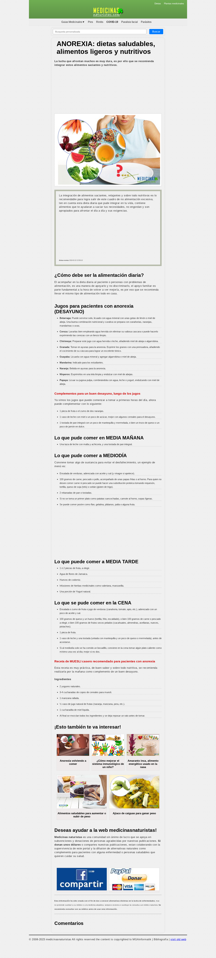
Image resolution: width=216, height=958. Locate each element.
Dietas (157, 3)
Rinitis (99, 22)
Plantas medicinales (174, 3)
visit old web (178, 939)
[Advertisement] (108, 90)
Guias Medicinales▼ (73, 22)
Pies (90, 22)
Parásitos (146, 22)
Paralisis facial (129, 22)
